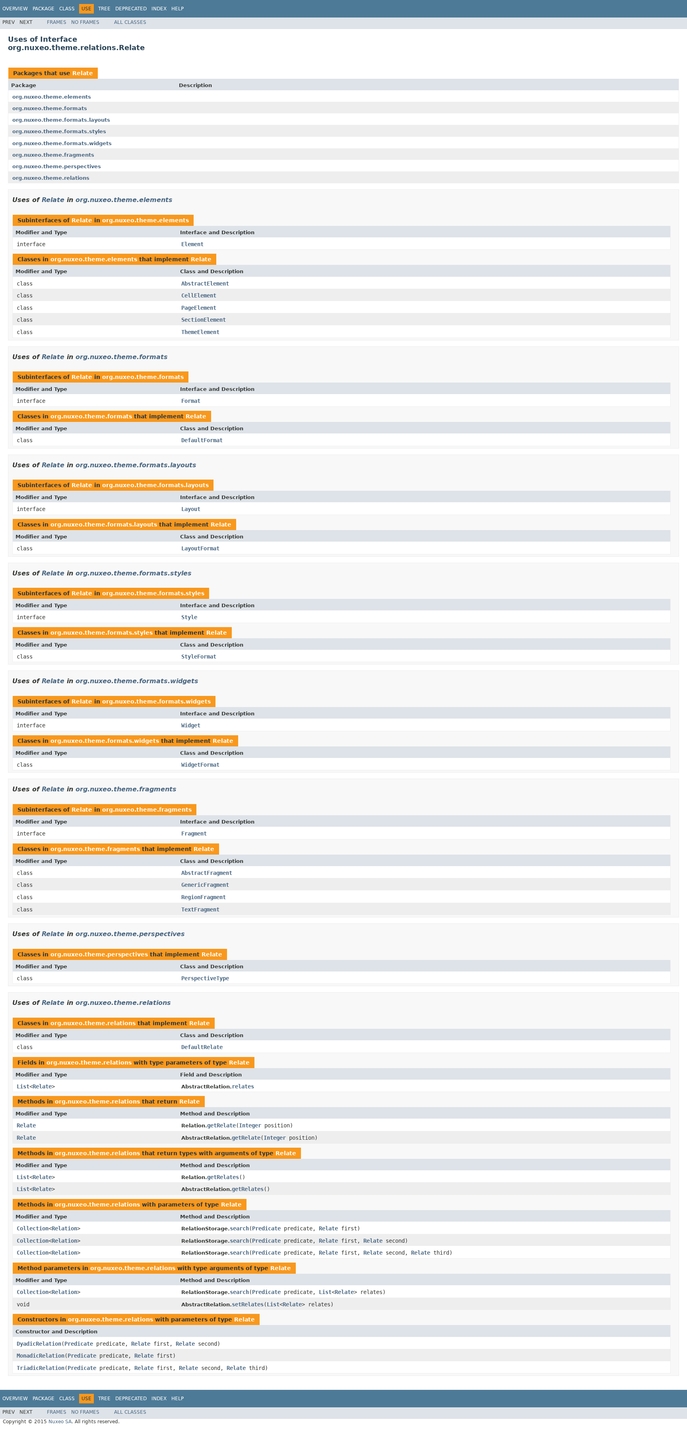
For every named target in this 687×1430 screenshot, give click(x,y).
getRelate (221, 1125)
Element (192, 244)
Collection (33, 1228)
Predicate (266, 1228)
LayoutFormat (200, 548)
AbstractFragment (206, 873)
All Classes (130, 22)
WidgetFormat (200, 765)
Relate (82, 73)
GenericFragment (205, 885)
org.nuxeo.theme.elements (51, 97)
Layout (190, 509)
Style (189, 617)
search (239, 1228)
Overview (15, 9)
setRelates (248, 1304)
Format (190, 401)
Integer (250, 1125)
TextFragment (200, 909)
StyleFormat (198, 656)
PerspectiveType (205, 978)
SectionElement (203, 320)
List (23, 1086)
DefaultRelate (202, 1047)
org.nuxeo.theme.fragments (53, 155)
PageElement (198, 308)
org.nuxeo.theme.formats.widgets (62, 143)
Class (67, 9)
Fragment (194, 833)
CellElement (198, 295)
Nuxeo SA (60, 1421)
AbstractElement (205, 283)
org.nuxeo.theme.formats (49, 108)
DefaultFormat (202, 440)
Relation (64, 1228)
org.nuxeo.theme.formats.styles (59, 131)
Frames (56, 22)
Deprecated (131, 9)
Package (43, 9)
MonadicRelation (40, 1355)
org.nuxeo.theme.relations (50, 178)
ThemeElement (200, 332)
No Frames (85, 22)
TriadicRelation (40, 1368)
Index (159, 9)
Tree (104, 9)
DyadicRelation (39, 1344)
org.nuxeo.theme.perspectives (56, 166)
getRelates (223, 1177)
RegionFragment (203, 897)
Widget (190, 725)
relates (243, 1086)
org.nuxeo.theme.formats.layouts (61, 120)
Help (177, 9)
